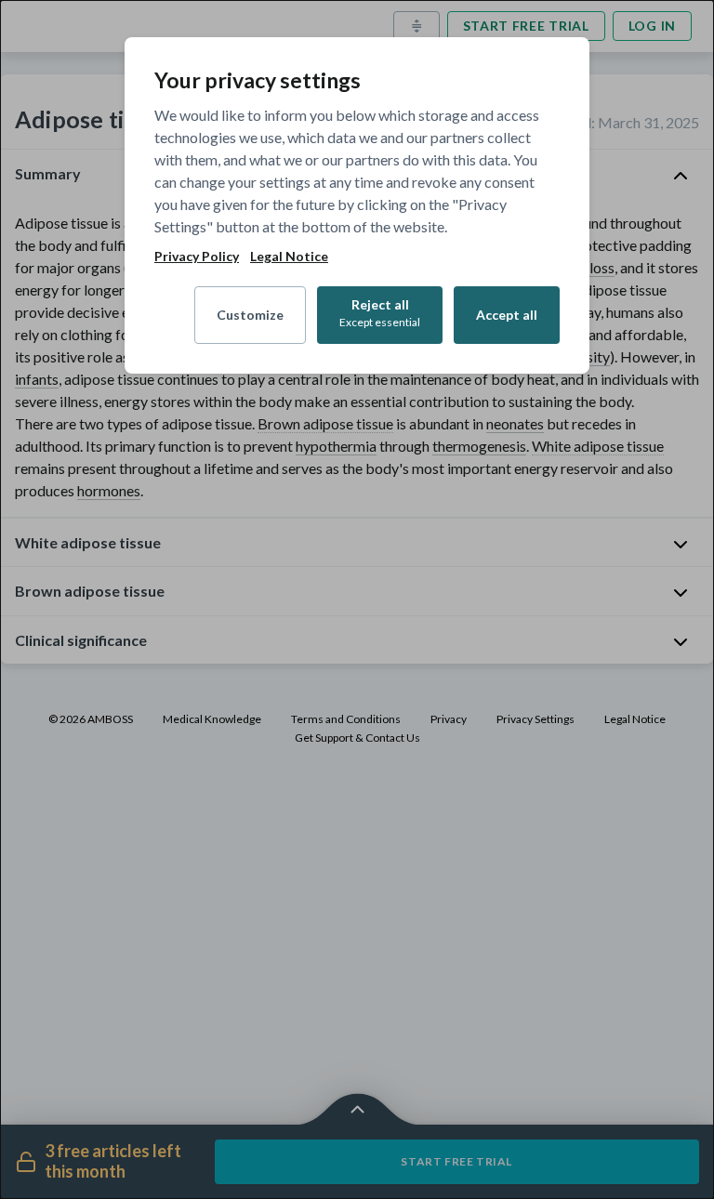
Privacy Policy (196, 256)
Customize (250, 315)
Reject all (379, 312)
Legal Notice (289, 256)
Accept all (506, 315)
